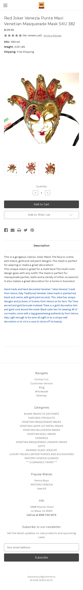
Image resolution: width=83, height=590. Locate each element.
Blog (41, 387)
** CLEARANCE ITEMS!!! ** (41, 462)
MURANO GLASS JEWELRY (41, 450)
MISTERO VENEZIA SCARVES (41, 458)
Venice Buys (41, 480)
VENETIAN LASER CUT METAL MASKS (41, 426)
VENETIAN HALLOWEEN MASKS (41, 430)
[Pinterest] (32, 230)
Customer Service (41, 383)
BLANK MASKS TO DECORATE (41, 413)
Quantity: (41, 186)
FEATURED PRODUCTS (41, 417)
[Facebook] (6, 230)
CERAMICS (41, 438)
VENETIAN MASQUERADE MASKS (41, 422)
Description (41, 245)
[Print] (19, 230)
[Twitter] (26, 230)
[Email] (12, 230)
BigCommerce (47, 576)
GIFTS (41, 446)
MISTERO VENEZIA (41, 484)
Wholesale (41, 391)
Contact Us (41, 379)
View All (41, 488)
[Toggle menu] (5, 5)
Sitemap (41, 395)
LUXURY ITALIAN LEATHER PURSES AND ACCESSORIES (41, 454)
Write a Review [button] (52, 35)
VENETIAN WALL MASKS (41, 434)
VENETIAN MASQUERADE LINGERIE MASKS (41, 442)
